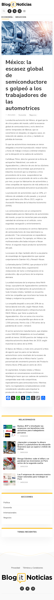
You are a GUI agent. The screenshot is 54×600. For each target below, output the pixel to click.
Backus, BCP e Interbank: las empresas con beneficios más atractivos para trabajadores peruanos (30, 429)
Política (6, 502)
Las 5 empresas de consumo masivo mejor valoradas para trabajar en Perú (33, 476)
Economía (7, 17)
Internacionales (9, 512)
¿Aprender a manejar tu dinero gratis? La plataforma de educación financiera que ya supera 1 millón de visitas (34, 445)
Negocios (20, 17)
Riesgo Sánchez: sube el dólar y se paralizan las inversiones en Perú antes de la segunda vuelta (33, 460)
